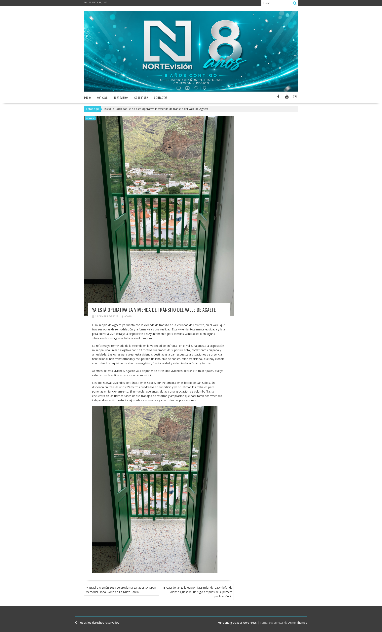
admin (128, 316)
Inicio (87, 97)
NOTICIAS (102, 97)
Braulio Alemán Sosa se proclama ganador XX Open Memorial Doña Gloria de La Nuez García (121, 590)
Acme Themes (297, 622)
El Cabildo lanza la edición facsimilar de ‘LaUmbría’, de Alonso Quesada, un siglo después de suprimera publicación (197, 592)
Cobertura (141, 97)
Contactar (161, 97)
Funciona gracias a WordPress (237, 622)
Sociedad (90, 118)
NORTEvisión (120, 97)
